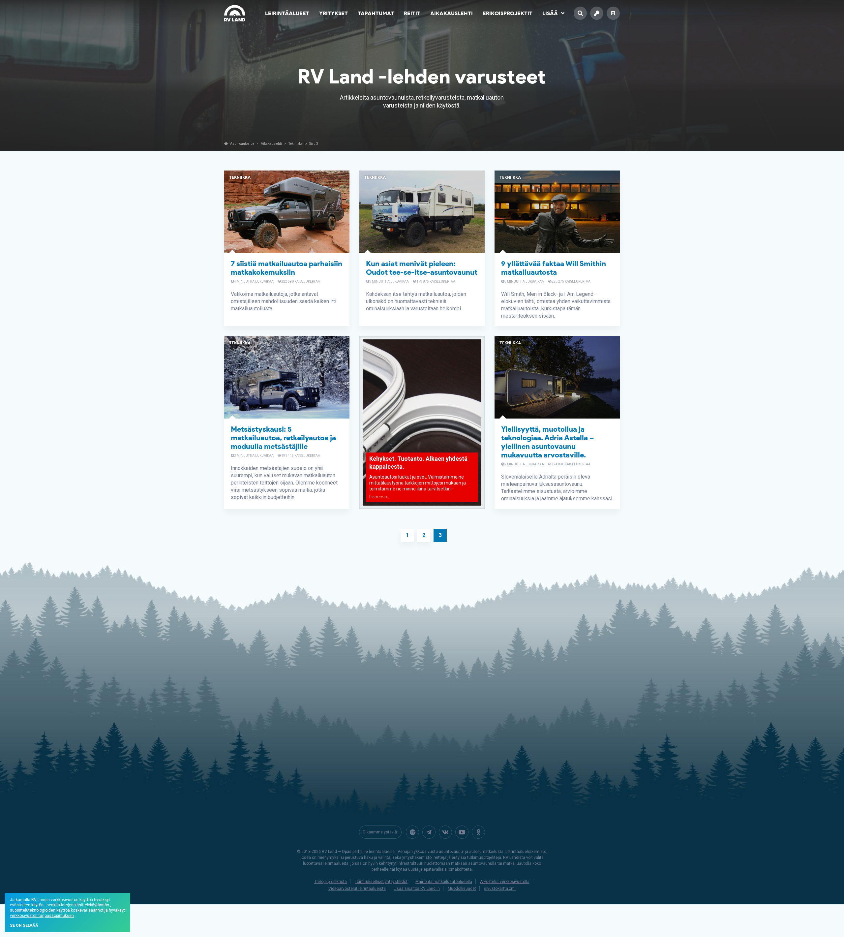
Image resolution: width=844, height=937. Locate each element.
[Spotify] (412, 832)
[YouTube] (461, 832)
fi (613, 13)
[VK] (445, 832)
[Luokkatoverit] (478, 832)
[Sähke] (429, 832)
